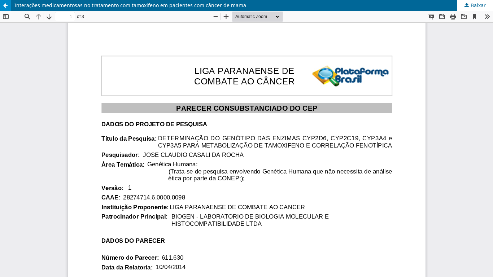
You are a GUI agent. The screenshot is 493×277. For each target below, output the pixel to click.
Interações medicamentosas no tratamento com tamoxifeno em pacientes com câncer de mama (130, 5)
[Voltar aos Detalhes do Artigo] (5, 5)
